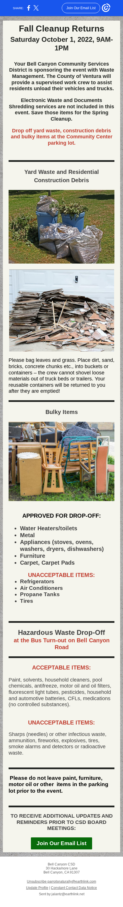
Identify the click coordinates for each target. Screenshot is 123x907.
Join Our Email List (61, 843)
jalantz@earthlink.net (67, 894)
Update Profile (37, 888)
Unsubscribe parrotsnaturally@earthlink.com (61, 881)
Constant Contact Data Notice (74, 888)
